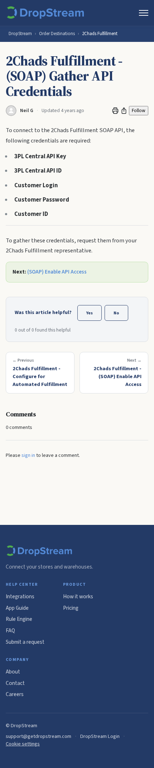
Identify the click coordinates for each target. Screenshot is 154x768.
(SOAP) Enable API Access (57, 272)
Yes (89, 313)
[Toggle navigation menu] (143, 13)
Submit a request (25, 642)
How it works (78, 596)
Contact (15, 683)
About (13, 672)
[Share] (123, 110)
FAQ (10, 630)
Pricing (70, 608)
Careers (15, 694)
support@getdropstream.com (38, 736)
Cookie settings (23, 744)
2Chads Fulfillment (99, 33)
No (116, 313)
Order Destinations (57, 33)
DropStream (20, 33)
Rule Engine (19, 619)
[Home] (47, 13)
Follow (138, 110)
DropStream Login (100, 736)
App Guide (17, 608)
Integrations (20, 596)
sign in (28, 455)
